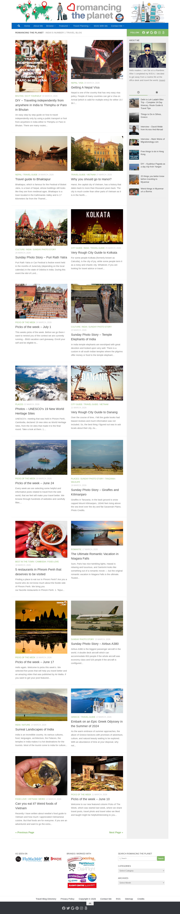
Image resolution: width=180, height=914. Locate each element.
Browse (50, 26)
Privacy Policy (67, 899)
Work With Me (101, 26)
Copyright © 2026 (87, 899)
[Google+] (151, 32)
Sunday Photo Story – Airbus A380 (95, 643)
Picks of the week (25, 322)
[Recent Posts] (138, 92)
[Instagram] (159, 32)
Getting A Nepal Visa (85, 87)
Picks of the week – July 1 (33, 327)
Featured (63, 26)
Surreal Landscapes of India (34, 729)
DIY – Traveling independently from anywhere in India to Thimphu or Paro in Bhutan (41, 105)
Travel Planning (80, 26)
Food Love (53, 562)
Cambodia (41, 562)
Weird (41, 799)
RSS (118, 899)
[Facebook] (143, 32)
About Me (38, 26)
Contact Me (116, 26)
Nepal (74, 83)
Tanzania (110, 479)
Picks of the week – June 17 (34, 662)
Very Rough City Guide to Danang (94, 412)
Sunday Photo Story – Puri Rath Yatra (41, 257)
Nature (26, 725)
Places (19, 404)
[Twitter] (147, 32)
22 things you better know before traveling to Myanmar (152, 179)
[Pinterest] (155, 32)
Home (27, 26)
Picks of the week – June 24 (34, 483)
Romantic (76, 549)
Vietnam (91, 175)
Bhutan (19, 96)
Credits (140, 899)
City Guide (76, 248)
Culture (20, 249)
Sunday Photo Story (44, 249)
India (28, 249)
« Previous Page (24, 832)
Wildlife (75, 482)
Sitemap (129, 899)
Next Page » (116, 832)
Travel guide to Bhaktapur (33, 179)
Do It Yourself (33, 96)
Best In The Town (24, 562)
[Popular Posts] (157, 92)
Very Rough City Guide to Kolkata (94, 252)
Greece (75, 717)
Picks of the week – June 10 (90, 799)
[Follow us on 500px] (163, 32)
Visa (81, 83)
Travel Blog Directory (46, 899)
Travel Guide (30, 175)
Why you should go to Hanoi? (91, 179)
